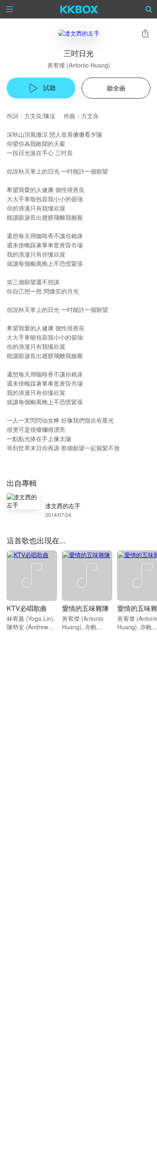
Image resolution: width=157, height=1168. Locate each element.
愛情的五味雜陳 (85, 608)
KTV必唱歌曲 (27, 608)
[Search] (149, 9)
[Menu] (10, 9)
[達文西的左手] (79, 33)
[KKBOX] (79, 9)
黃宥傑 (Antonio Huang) (78, 65)
